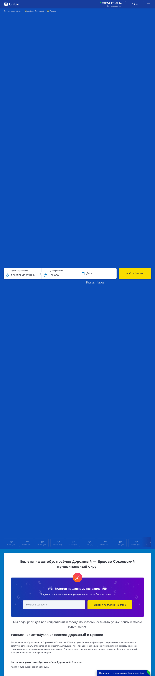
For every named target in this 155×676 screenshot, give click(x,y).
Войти (135, 4)
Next (150, 543)
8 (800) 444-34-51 (112, 3)
